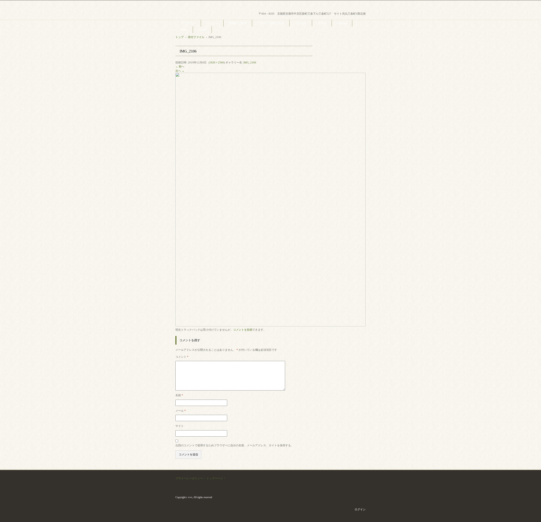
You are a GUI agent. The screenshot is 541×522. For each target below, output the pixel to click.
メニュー (212, 23)
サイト (179, 425)
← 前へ (179, 66)
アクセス (301, 23)
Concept (342, 23)
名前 (179, 395)
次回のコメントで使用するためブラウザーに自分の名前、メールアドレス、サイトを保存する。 (234, 445)
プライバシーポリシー (189, 478)
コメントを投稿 (242, 329)
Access (202, 29)
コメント (182, 356)
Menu (184, 29)
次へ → (179, 70)
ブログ (321, 23)
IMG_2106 (249, 62)
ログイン (360, 509)
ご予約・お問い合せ (270, 23)
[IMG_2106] (270, 325)
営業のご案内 (238, 23)
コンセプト (188, 23)
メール (180, 410)
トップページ (214, 478)
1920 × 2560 (216, 62)
